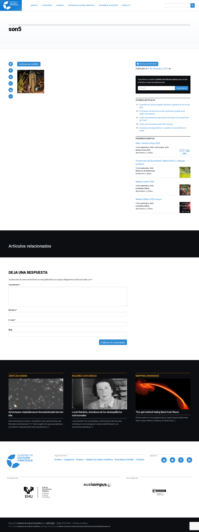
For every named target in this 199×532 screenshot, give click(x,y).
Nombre (13, 310)
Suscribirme (182, 88)
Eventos (80, 459)
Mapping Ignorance (147, 375)
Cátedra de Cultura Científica (99, 459)
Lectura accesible (28, 64)
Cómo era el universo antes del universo (156, 124)
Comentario (14, 285)
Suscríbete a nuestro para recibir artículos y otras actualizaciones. (163, 80)
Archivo (58, 459)
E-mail (12, 320)
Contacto (140, 459)
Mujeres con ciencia (84, 375)
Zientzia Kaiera (18, 375)
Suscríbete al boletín (124, 459)
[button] (11, 64)
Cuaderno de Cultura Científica (28, 526)
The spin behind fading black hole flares (157, 412)
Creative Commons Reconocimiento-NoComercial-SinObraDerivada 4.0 (83, 526)
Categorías (69, 459)
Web (10, 330)
